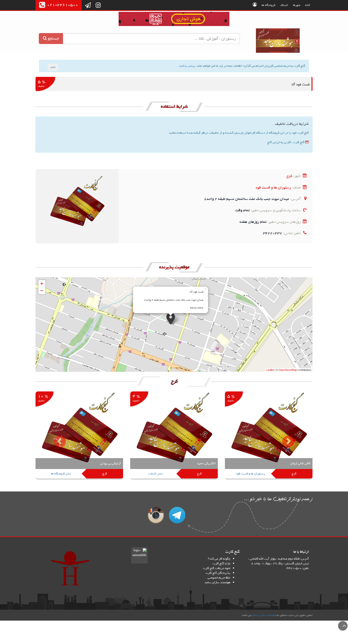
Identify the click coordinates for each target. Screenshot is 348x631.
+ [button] (41, 283)
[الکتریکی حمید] (174, 436)
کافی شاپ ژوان (300, 463)
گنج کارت (278, 40)
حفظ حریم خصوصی (219, 577)
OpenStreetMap (288, 369)
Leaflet (270, 369)
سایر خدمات (155, 473)
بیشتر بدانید (187, 65)
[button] (56, 437)
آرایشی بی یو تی (110, 463)
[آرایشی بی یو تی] (79, 436)
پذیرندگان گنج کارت (217, 572)
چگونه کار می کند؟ (219, 558)
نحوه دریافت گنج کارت (216, 568)
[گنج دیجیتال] (174, 19)
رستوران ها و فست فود (273, 187)
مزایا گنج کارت (221, 563)
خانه (307, 5)
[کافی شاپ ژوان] (268, 436)
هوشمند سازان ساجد (217, 582)
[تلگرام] (88, 5)
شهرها (296, 5)
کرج (289, 176)
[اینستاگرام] (98, 5)
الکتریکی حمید (206, 463)
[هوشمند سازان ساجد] (70, 568)
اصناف (284, 5)
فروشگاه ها (268, 5)
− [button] (41, 291)
